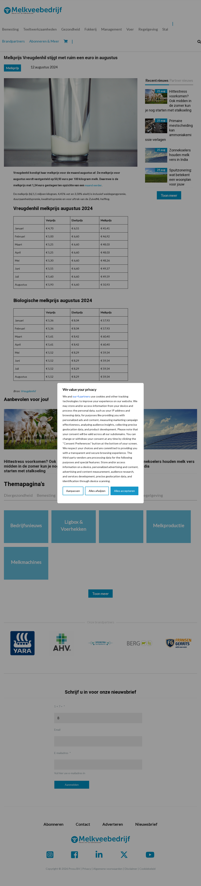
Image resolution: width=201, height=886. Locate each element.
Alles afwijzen (97, 490)
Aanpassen (73, 490)
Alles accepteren (124, 490)
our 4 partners (81, 396)
